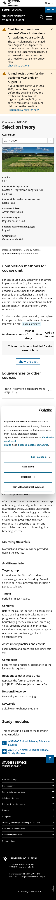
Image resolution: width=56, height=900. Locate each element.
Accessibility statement (12, 834)
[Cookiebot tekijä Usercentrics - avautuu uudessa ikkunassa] (39, 411)
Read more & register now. (23, 109)
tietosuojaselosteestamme (33, 445)
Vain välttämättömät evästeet (28, 487)
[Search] (41, 17)
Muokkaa (26, 476)
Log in (50, 9)
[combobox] (28, 141)
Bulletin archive (9, 785)
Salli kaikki (28, 466)
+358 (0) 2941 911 (31, 873)
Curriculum (8, 134)
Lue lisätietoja (39, 456)
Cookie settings (8, 841)
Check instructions (19, 65)
